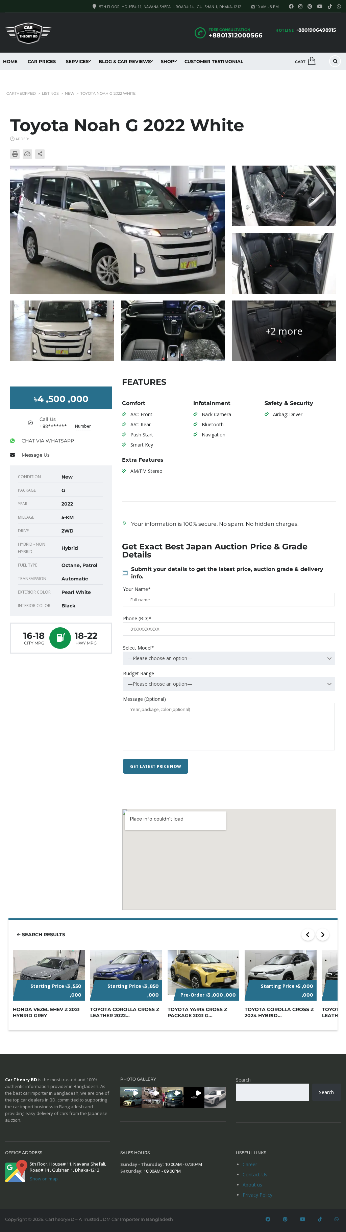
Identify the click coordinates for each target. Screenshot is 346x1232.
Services (77, 61)
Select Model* (138, 647)
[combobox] (229, 658)
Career (250, 1164)
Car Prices (42, 61)
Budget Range (138, 673)
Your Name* (137, 589)
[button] (130, 1097)
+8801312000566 (235, 35)
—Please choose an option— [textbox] (160, 658)
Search (243, 1080)
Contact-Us (255, 1174)
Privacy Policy (257, 1195)
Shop (167, 61)
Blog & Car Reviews (125, 61)
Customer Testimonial (213, 61)
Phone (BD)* (137, 618)
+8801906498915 (316, 30)
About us (252, 1184)
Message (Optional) (144, 699)
